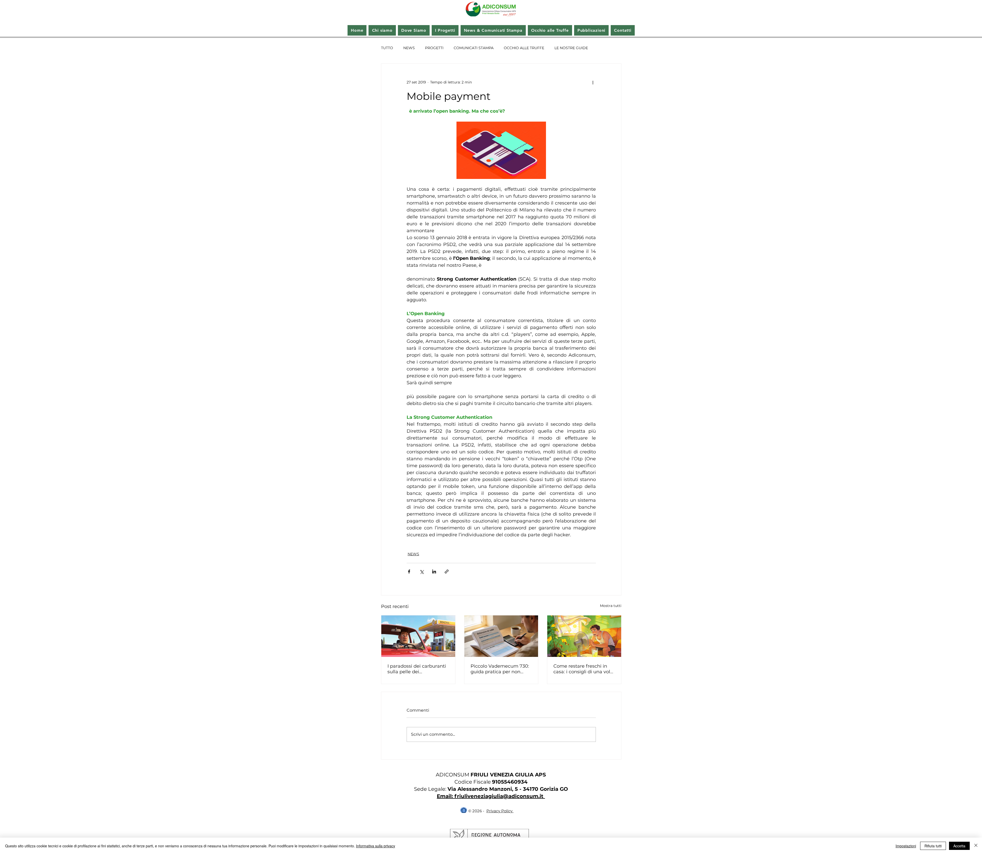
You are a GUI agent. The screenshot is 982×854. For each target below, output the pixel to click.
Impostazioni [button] (906, 845)
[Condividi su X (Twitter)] (421, 571)
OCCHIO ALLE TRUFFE (524, 48)
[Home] (463, 810)
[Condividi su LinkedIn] (434, 571)
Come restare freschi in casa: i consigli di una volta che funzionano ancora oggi (584, 669)
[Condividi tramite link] (446, 571)
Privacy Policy (500, 810)
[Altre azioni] (593, 82)
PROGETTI (434, 48)
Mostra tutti (610, 605)
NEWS (409, 48)
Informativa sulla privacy (375, 845)
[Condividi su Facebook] (409, 571)
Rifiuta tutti (933, 845)
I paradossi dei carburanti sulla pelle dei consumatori (416, 669)
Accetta (959, 845)
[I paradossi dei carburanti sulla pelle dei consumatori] (418, 636)
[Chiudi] (976, 846)
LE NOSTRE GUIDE (571, 48)
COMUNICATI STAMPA (474, 48)
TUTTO (387, 48)
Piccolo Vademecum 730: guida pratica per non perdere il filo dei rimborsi (500, 669)
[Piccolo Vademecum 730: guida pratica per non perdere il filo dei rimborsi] (501, 636)
